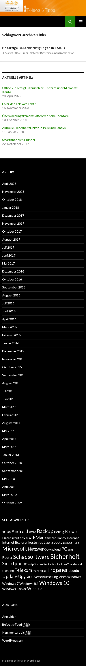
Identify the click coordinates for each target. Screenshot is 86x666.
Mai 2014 (8, 431)
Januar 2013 (10, 455)
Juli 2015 (8, 391)
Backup (45, 531)
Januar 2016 (10, 343)
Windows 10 (54, 583)
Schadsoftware (31, 556)
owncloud (53, 549)
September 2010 (13, 471)
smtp (31, 564)
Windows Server (14, 589)
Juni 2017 (8, 255)
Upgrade (26, 576)
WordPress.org (12, 640)
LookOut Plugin (71, 542)
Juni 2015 (8, 399)
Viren (63, 577)
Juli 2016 (8, 303)
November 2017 (13, 223)
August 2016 (11, 295)
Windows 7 (10, 584)
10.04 (6, 532)
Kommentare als (16, 632)
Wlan (32, 588)
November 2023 (13, 191)
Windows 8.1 (29, 584)
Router (7, 557)
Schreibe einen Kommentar (57, 53)
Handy (61, 538)
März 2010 (9, 495)
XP (39, 589)
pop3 (70, 549)
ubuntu (74, 571)
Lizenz (48, 542)
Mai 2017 (8, 263)
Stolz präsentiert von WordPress (21, 660)
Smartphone (15, 563)
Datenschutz (11, 538)
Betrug (59, 532)
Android (19, 531)
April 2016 (9, 319)
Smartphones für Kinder (18, 140)
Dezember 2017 (13, 215)
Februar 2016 (11, 335)
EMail (39, 537)
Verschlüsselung (46, 577)
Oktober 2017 (12, 231)
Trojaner (57, 570)
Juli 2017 (8, 247)
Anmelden (9, 616)
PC (64, 548)
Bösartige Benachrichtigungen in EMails (33, 48)
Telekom (23, 570)
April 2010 (9, 487)
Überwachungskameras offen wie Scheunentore (35, 116)
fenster (50, 538)
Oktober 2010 (12, 463)
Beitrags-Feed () (16, 624)
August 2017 (11, 239)
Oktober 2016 (12, 279)
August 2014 (11, 423)
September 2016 (13, 287)
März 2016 (9, 327)
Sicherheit (65, 556)
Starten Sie (40, 564)
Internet (73, 538)
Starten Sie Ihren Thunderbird (64, 564)
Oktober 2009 (12, 502)
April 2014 (9, 439)
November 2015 (13, 359)
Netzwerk (37, 549)
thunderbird (40, 570)
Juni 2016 (8, 311)
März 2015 (9, 407)
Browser (72, 531)
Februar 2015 (11, 415)
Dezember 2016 (13, 271)
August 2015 (11, 383)
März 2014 (9, 447)
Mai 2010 (8, 479)
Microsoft (14, 548)
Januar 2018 (10, 207)
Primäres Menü (80, 21)
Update (10, 576)
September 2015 (13, 375)
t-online (8, 571)
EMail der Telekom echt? (19, 104)
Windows (74, 577)
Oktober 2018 (12, 199)
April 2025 (9, 183)
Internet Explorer (15, 542)
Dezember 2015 (13, 351)
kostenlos (35, 542)
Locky (58, 542)
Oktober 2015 (12, 367)
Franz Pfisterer (30, 53)
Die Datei (27, 538)
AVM (32, 532)
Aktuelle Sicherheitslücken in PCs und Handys (34, 128)
